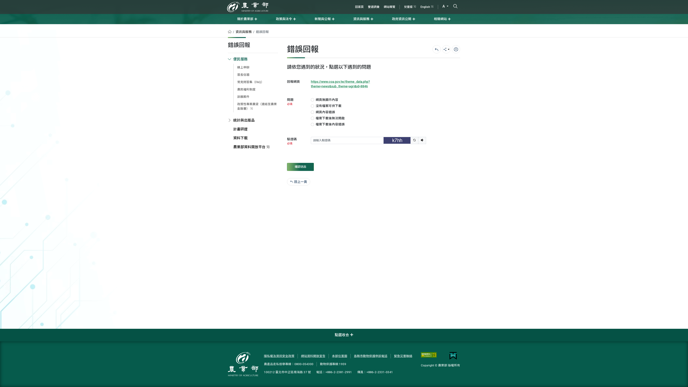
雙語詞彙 (373, 7)
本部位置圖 (339, 356)
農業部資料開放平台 (249, 147)
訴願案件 (243, 97)
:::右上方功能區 (362, 2)
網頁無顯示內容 (327, 100)
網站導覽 (389, 7)
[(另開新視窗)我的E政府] (453, 356)
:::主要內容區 (9, 26)
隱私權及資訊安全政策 (279, 356)
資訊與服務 (244, 32)
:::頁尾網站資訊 (11, 331)
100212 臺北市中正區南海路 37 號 (287, 372)
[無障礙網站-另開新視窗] (429, 356)
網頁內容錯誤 (325, 112)
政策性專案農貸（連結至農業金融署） (257, 106)
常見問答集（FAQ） (250, 82)
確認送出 (300, 166)
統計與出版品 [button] (244, 120)
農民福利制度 (246, 89)
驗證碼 (292, 141)
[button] (679, 378)
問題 (290, 102)
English (425, 7)
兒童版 (408, 7)
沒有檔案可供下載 (328, 106)
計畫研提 (240, 129)
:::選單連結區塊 (45, 2)
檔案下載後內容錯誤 (330, 124)
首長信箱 (243, 75)
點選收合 (342, 335)
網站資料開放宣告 (313, 356)
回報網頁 (293, 81)
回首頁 (359, 7)
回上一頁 (300, 182)
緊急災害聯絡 (403, 356)
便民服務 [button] (240, 59)
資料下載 (240, 138)
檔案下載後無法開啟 (330, 118)
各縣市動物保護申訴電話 (370, 356)
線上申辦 (243, 67)
